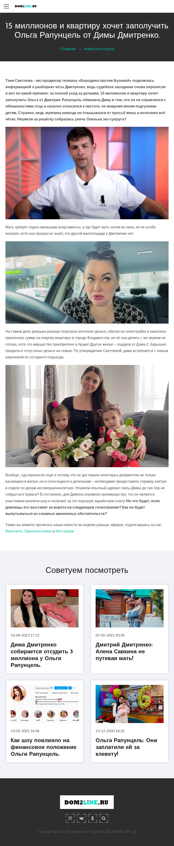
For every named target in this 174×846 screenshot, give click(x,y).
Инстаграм (65, 531)
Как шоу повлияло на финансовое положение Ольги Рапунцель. (43, 747)
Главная (68, 48)
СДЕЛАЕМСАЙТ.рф (120, 831)
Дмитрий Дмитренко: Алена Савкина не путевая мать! (124, 651)
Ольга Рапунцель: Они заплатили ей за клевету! (126, 747)
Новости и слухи (99, 48)
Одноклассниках (38, 531)
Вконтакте (13, 531)
